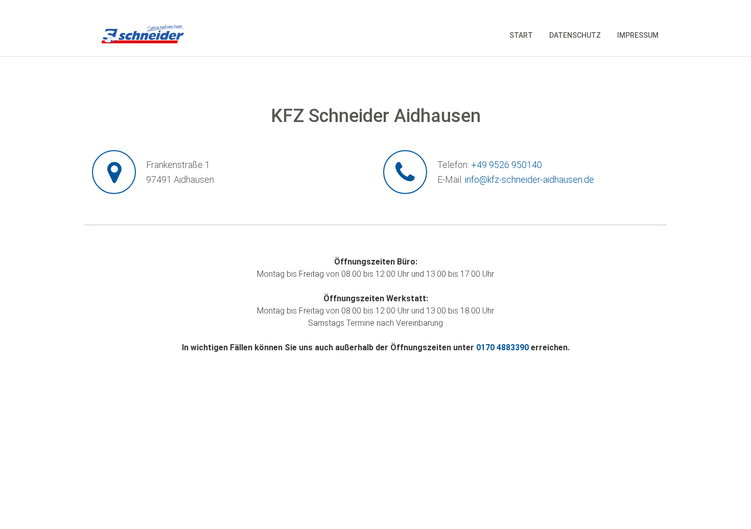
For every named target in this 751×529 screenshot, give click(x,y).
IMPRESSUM (638, 35)
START (521, 35)
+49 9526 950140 (506, 164)
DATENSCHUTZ (575, 35)
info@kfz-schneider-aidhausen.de (529, 179)
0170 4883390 (502, 347)
